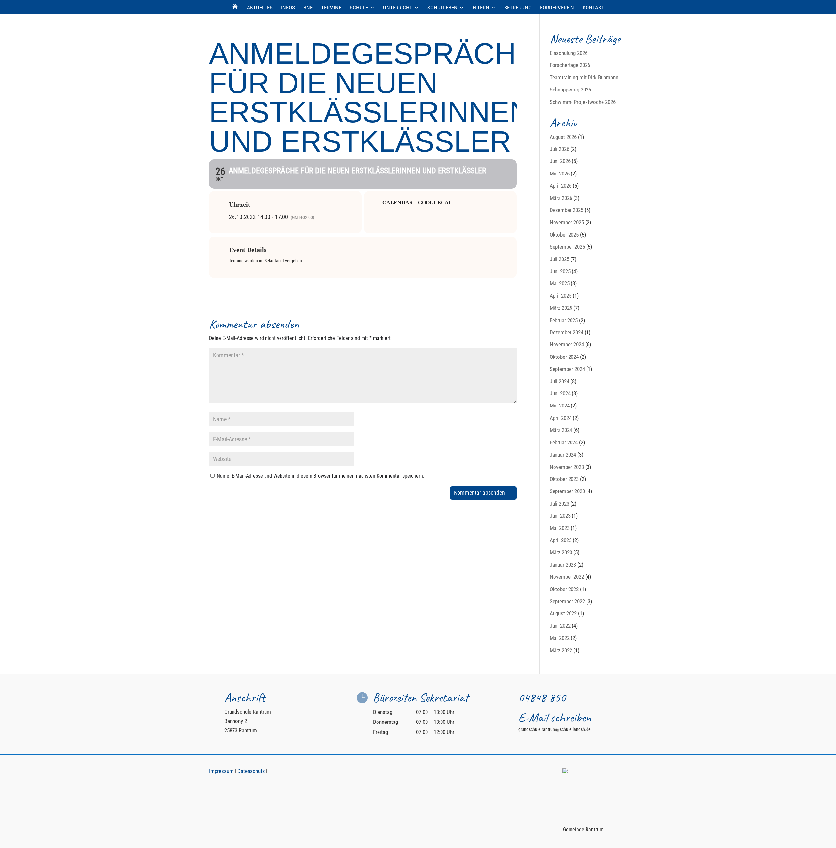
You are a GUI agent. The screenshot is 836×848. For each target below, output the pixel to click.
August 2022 (563, 613)
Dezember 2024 (566, 332)
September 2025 (567, 246)
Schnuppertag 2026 (570, 89)
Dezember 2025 (566, 210)
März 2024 (561, 430)
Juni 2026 (560, 161)
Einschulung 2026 (568, 53)
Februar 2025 (564, 320)
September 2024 (567, 369)
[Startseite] (235, 9)
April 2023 (560, 540)
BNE (308, 8)
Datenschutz (251, 771)
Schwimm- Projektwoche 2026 (583, 102)
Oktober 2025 (564, 234)
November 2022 (567, 577)
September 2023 (567, 491)
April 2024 (560, 418)
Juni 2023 (560, 515)
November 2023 (567, 467)
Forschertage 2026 (570, 65)
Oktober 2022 (564, 589)
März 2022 (561, 650)
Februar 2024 (564, 442)
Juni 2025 (560, 271)
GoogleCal (435, 202)
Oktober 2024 (564, 357)
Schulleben (442, 8)
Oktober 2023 (564, 479)
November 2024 (567, 344)
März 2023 (561, 552)
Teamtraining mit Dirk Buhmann (584, 77)
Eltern (481, 8)
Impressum (221, 771)
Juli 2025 (559, 259)
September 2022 (567, 601)
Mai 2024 (560, 405)
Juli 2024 (559, 381)
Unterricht (397, 8)
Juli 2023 (559, 503)
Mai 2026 (560, 173)
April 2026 (560, 185)
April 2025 (560, 295)
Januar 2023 (563, 564)
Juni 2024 (560, 393)
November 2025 (567, 222)
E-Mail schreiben (554, 717)
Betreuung (518, 8)
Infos (288, 8)
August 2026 (563, 137)
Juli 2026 (559, 149)
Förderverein (557, 8)
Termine (331, 8)
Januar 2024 (563, 454)
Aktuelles (260, 8)
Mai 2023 (560, 528)
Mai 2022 (560, 638)
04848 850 (542, 697)
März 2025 (561, 308)
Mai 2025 (560, 283)
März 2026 (561, 198)
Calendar (397, 202)
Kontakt (593, 8)
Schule (359, 8)
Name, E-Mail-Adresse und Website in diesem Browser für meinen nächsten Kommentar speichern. (320, 476)
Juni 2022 (560, 626)
